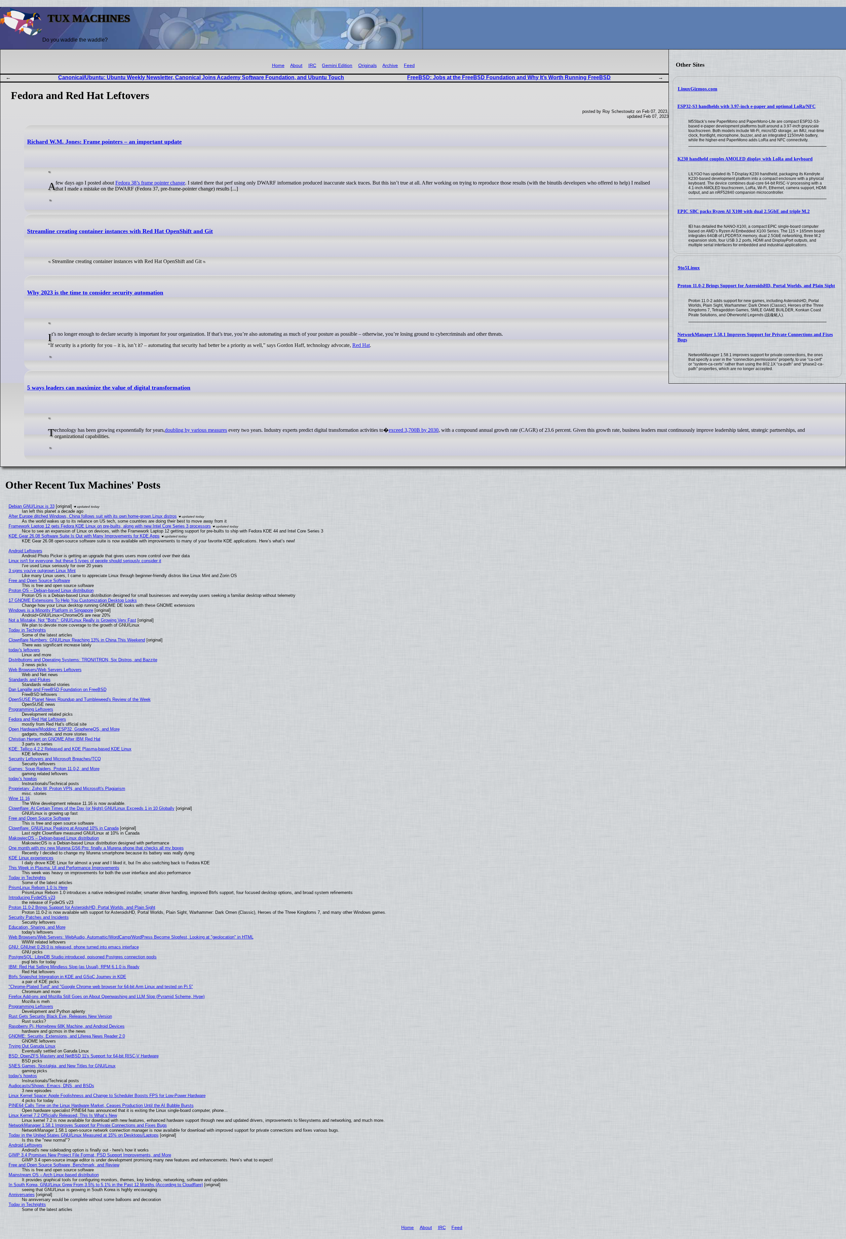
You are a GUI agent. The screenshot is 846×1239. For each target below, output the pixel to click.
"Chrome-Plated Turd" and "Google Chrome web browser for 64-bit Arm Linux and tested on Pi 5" (101, 986)
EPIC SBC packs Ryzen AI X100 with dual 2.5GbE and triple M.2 (743, 211)
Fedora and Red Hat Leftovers (37, 719)
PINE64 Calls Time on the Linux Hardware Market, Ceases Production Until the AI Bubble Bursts (101, 1105)
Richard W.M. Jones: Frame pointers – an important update (104, 141)
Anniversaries (22, 1194)
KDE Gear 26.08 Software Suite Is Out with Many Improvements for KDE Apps (84, 535)
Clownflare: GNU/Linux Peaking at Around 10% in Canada (64, 828)
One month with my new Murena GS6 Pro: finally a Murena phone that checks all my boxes (96, 847)
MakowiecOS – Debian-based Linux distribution (54, 838)
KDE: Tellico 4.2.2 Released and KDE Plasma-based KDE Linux (70, 748)
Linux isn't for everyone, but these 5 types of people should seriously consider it (85, 560)
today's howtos (23, 778)
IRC (312, 65)
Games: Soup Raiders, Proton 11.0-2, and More (54, 768)
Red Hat (361, 345)
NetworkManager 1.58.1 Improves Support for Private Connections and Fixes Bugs (88, 1125)
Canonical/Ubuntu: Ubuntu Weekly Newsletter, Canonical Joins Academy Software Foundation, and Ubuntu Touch (201, 77)
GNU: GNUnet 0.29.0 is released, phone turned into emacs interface (74, 947)
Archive (390, 65)
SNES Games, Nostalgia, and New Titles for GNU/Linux (62, 1065)
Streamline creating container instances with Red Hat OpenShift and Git (120, 231)
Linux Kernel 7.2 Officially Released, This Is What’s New (63, 1115)
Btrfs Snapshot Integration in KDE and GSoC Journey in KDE (67, 976)
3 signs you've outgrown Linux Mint (42, 570)
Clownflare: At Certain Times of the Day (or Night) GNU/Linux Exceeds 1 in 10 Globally (91, 808)
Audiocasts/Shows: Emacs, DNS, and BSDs (51, 1085)
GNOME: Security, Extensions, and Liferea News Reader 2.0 (67, 1036)
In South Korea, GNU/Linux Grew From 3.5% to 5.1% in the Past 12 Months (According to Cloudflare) (106, 1184)
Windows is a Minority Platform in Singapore (51, 610)
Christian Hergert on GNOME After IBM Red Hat (54, 739)
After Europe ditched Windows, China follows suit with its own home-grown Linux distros (93, 516)
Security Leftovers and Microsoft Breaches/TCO (55, 758)
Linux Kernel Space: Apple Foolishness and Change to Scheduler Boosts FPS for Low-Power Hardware (107, 1095)
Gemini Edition (337, 65)
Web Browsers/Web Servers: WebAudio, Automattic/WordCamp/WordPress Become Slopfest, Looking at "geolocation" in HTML (131, 937)
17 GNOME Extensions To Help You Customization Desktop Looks (73, 600)
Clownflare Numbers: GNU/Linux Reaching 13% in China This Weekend (77, 639)
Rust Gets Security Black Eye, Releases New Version (60, 1016)
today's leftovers (24, 649)
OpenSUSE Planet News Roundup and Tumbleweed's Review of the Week (80, 699)
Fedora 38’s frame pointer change (150, 183)
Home (278, 65)
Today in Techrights (27, 630)
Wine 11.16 (19, 798)
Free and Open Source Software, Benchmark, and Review (64, 1164)
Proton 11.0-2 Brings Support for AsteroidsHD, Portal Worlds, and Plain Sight (756, 285)
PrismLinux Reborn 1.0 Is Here (38, 887)
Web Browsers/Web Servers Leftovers (45, 669)
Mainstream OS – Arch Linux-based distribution (54, 1174)
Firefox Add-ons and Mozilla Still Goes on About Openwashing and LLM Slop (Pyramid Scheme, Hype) (107, 996)
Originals (367, 65)
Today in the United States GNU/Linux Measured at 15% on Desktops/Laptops (84, 1135)
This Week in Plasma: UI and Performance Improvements (64, 867)
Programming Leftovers (31, 709)
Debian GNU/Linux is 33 (32, 506)
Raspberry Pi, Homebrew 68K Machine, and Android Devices (67, 1026)
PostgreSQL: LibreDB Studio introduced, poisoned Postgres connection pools (83, 956)
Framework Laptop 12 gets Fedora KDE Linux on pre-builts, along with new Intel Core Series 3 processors (110, 526)
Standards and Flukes (30, 679)
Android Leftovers (25, 550)
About (296, 65)
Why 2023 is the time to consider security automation (95, 292)
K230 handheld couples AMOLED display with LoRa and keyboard (745, 158)
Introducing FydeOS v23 (32, 897)
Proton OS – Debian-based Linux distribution (51, 590)
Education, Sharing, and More (37, 927)
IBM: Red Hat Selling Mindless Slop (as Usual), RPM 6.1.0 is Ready (74, 966)
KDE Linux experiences (31, 857)
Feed (409, 65)
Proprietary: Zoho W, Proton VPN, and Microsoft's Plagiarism (67, 788)
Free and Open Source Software (39, 580)
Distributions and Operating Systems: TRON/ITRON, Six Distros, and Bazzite (83, 659)
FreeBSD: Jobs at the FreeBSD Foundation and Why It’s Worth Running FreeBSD (509, 77)
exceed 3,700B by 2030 (414, 430)
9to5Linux (689, 267)
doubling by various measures (196, 430)
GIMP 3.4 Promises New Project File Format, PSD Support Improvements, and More (90, 1155)
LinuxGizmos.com (697, 88)
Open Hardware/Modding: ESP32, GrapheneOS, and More (64, 729)
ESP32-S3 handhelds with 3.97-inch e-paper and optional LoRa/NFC (746, 106)
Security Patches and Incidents (39, 917)
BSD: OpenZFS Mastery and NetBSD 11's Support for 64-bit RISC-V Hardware (84, 1055)
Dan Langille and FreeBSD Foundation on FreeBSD (57, 689)
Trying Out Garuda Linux (32, 1046)
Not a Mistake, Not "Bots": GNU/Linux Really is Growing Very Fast (72, 620)
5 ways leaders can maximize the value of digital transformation (108, 387)
